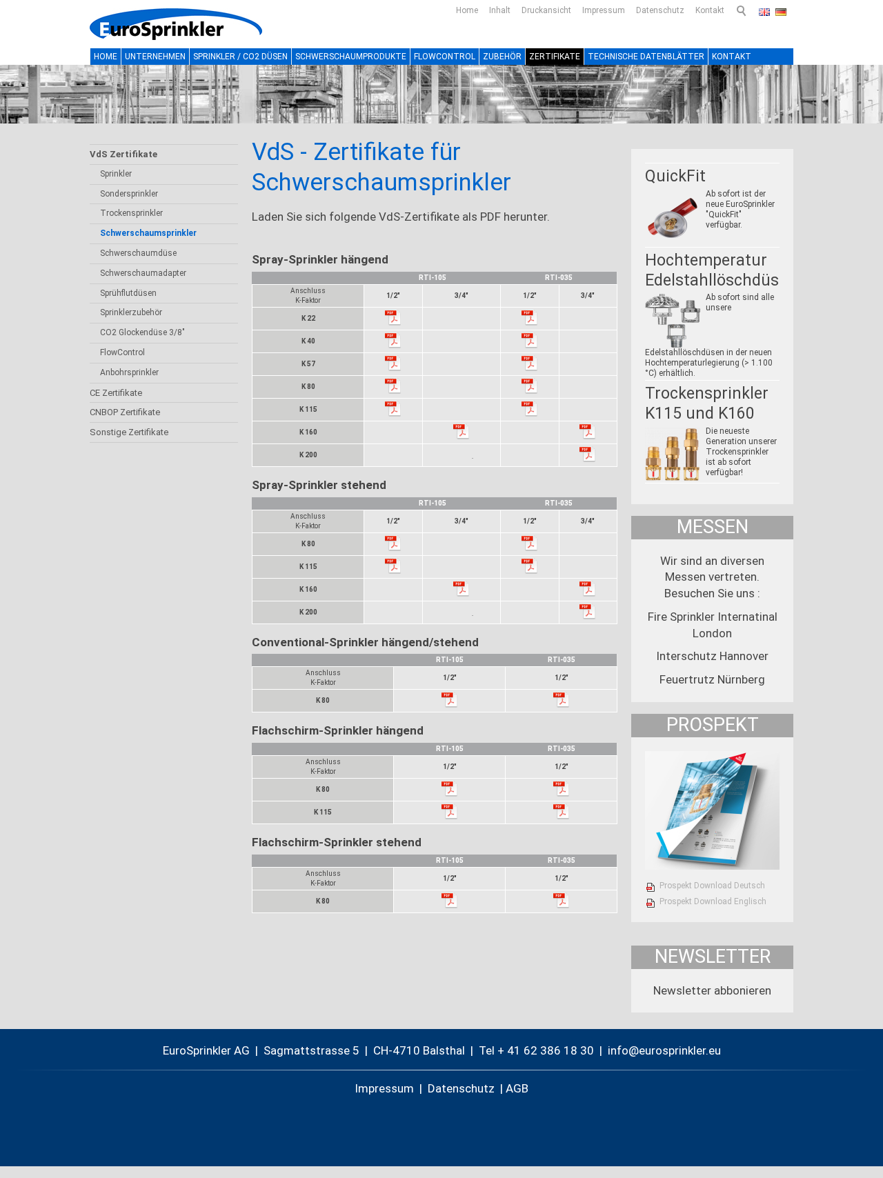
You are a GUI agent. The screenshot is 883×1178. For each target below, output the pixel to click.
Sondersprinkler (129, 194)
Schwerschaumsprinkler (148, 233)
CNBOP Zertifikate (125, 412)
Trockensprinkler (131, 213)
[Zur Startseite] (176, 24)
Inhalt (499, 10)
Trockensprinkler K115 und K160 (706, 403)
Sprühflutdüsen (128, 293)
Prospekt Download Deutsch (712, 885)
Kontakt (709, 10)
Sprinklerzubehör (131, 312)
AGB (517, 1088)
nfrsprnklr (658, 1050)
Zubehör (502, 56)
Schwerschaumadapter (143, 273)
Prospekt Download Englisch (712, 901)
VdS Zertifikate (123, 154)
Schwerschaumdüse (138, 253)
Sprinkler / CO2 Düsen (240, 56)
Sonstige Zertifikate (129, 432)
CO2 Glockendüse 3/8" (142, 332)
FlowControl (444, 56)
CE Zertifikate (116, 393)
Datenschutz (660, 10)
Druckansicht (546, 10)
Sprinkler (116, 174)
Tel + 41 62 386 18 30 (536, 1050)
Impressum (603, 10)
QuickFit (675, 176)
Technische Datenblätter (646, 56)
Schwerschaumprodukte (350, 56)
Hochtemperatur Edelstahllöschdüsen (721, 270)
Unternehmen (155, 56)
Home (467, 10)
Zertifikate (554, 56)
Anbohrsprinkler (129, 372)
